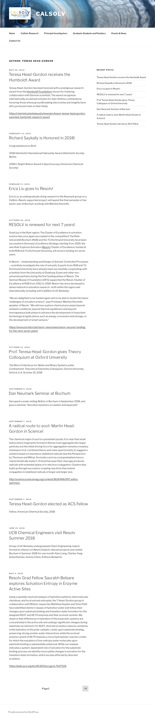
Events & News (118, 33)
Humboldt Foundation (39, 91)
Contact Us (14, 40)
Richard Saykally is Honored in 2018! (42, 138)
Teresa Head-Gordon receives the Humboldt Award (121, 77)
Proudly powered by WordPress (23, 712)
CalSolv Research (29, 33)
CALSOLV (51, 13)
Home (12, 33)
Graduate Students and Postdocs (89, 33)
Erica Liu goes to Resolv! (31, 188)
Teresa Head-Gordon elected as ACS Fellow (48, 503)
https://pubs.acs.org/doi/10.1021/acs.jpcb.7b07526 (37, 666)
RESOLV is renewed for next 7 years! (42, 224)
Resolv (46, 247)
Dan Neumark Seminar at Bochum (39, 393)
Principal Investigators (55, 33)
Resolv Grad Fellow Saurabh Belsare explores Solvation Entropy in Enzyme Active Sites (43, 583)
